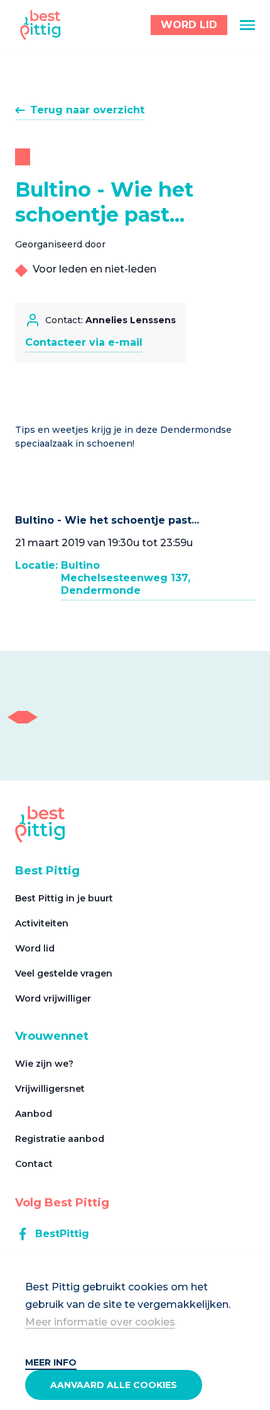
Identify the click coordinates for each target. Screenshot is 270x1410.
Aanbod (33, 1113)
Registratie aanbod (59, 1138)
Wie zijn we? (44, 1063)
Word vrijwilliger (53, 998)
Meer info (51, 1362)
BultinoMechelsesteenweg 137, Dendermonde (125, 577)
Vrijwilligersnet (50, 1088)
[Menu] (247, 25)
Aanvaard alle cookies (113, 1385)
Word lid (35, 948)
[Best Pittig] (40, 25)
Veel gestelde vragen (63, 973)
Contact (34, 1163)
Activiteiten (41, 923)
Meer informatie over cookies (100, 1322)
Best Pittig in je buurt (64, 898)
